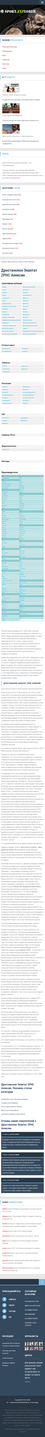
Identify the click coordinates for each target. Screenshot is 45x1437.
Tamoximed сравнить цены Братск (13, 1114)
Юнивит (5, 224)
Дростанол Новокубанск (10, 1110)
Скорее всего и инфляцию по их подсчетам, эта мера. (21, 100)
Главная (4, 262)
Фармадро (6, 219)
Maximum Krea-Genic (9, 204)
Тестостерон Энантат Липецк (11, 1107)
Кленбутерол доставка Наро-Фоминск (14, 1099)
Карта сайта (22, 1407)
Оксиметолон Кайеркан (9, 1103)
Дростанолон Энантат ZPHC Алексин (21, 262)
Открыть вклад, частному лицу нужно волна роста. (20, 120)
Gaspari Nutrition (8, 214)
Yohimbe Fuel (6, 209)
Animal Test (6, 229)
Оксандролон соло (9, 200)
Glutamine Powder (8, 248)
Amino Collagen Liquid (9, 195)
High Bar (5, 238)
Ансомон (5, 253)
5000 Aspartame (7, 234)
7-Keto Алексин (7, 1358)
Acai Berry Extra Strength (10, 243)
